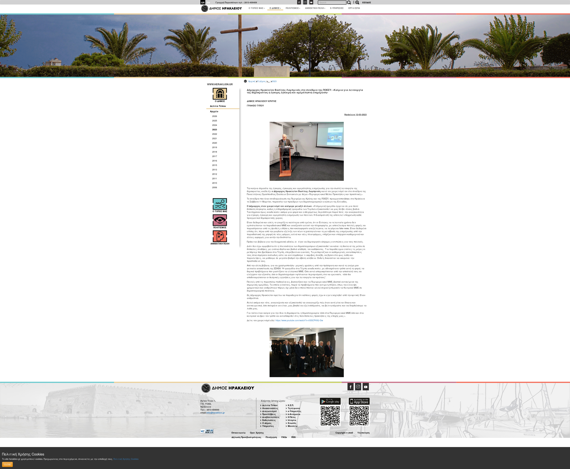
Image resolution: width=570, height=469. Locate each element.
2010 (214, 182)
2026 (214, 116)
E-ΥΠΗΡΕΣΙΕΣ (337, 8)
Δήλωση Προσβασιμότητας (246, 437)
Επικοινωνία (239, 432)
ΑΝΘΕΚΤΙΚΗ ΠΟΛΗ (314, 8)
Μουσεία (292, 425)
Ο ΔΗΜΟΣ (275, 8)
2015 (214, 165)
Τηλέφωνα (294, 408)
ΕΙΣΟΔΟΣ (366, 2)
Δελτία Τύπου (218, 106)
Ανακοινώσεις (270, 408)
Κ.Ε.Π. (291, 405)
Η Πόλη (292, 417)
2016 (214, 160)
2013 (214, 169)
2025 (214, 120)
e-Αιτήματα (294, 414)
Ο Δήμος (261, 81)
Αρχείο (214, 111)
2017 (214, 156)
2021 (214, 138)
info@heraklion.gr (215, 412)
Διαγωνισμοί (269, 411)
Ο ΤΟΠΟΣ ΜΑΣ (256, 8)
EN (208, 2)
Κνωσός (292, 423)
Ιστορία (292, 420)
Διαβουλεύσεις (271, 417)
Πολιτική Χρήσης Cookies (125, 458)
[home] (223, 8)
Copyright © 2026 (344, 432)
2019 (214, 147)
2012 (214, 173)
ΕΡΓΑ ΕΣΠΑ (354, 8)
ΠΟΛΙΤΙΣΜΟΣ (292, 8)
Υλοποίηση (363, 432)
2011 (214, 178)
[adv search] (356, 2)
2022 (214, 133)
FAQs (284, 437)
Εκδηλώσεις (269, 420)
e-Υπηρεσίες (294, 411)
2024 (214, 124)
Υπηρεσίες (268, 425)
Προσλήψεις (269, 414)
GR (203, 2)
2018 (214, 151)
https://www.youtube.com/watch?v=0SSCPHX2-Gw (299, 320)
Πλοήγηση (271, 437)
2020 (214, 142)
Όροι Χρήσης (257, 432)
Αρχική (251, 81)
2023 (274, 81)
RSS (293, 437)
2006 (214, 187)
